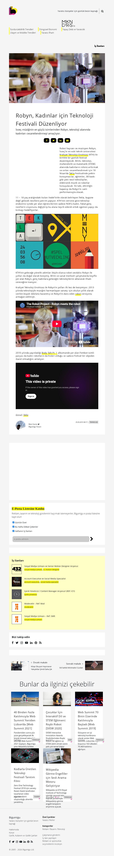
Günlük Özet (21, 522)
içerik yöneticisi (30, 594)
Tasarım (53, 829)
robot (78, 293)
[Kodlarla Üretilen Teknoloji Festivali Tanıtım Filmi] (25, 755)
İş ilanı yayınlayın (49, 838)
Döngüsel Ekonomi (48, 29)
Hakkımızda (14, 829)
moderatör (28, 607)
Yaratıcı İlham (48, 32)
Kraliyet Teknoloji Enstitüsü (74, 154)
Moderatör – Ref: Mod (34, 603)
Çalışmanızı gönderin (51, 835)
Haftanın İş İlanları (23, 531)
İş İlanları (99, 46)
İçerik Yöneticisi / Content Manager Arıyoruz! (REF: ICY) (49, 591)
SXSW (70, 740)
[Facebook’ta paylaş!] (46, 140)
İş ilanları (18, 560)
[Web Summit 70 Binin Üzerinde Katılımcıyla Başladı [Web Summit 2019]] (89, 698)
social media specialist (49, 582)
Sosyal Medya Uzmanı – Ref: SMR (39, 616)
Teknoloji (61, 829)
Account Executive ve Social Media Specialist (45, 578)
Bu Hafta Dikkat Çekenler (26, 526)
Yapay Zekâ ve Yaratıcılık (74, 29)
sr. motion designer (51, 569)
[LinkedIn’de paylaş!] (60, 140)
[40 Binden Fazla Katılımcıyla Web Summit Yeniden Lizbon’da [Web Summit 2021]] (25, 698)
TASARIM (37, 797)
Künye (11, 832)
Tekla (72, 173)
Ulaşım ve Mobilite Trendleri (23, 32)
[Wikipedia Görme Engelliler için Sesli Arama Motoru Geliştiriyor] (57, 755)
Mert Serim (33, 424)
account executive (31, 582)
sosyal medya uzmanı (33, 569)
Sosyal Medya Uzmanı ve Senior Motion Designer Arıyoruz (51, 566)
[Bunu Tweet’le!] (53, 140)
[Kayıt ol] (91, 538)
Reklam (45, 829)
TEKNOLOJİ (94, 422)
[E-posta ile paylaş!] (67, 140)
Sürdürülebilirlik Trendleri (21, 29)
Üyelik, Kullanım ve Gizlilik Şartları (23, 835)
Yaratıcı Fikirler (48, 820)
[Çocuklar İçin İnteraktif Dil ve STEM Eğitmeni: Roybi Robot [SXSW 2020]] (57, 698)
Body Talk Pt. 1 (49, 352)
